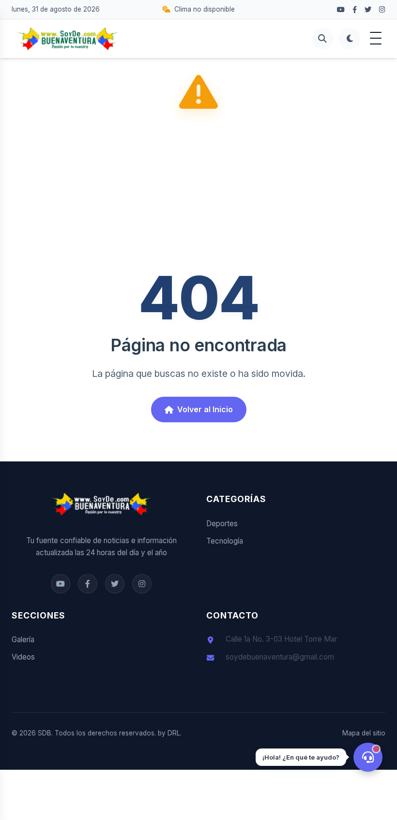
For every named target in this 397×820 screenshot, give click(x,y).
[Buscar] (322, 38)
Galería (23, 639)
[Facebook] (341, 9)
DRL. (175, 733)
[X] (368, 9)
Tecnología (224, 541)
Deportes (222, 523)
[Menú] (375, 38)
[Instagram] (382, 9)
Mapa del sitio (363, 733)
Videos (23, 657)
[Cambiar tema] (349, 38)
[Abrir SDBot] (367, 757)
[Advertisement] (198, 192)
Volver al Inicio (205, 409)
